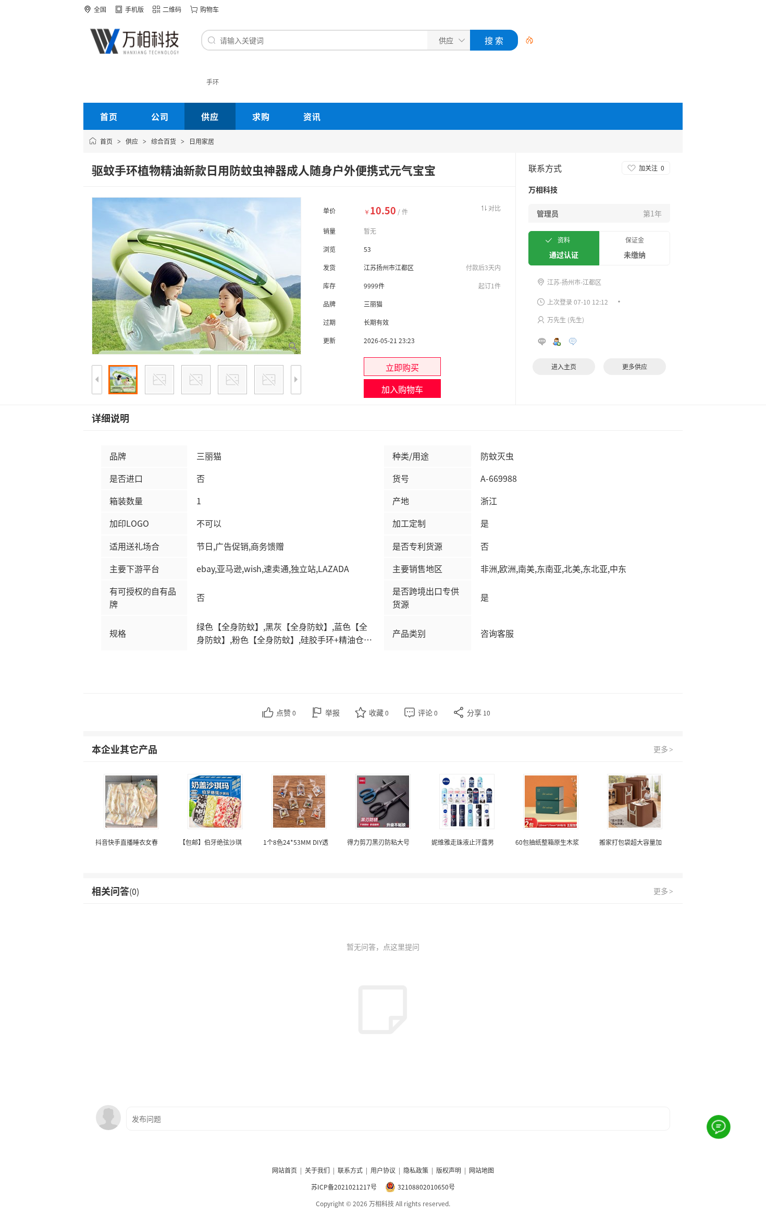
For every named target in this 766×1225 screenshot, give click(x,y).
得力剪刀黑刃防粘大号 (378, 842)
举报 (332, 712)
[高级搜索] (526, 40)
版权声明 (448, 1170)
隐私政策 (415, 1170)
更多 (663, 749)
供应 (132, 141)
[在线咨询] (719, 1127)
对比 (494, 207)
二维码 (172, 9)
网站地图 (481, 1170)
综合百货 (163, 141)
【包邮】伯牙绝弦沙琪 (210, 842)
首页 (106, 141)
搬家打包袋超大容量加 (630, 842)
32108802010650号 (426, 1186)
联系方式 (350, 1170)
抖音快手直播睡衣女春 (126, 842)
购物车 (209, 9)
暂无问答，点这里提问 (383, 946)
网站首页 (284, 1170)
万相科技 (543, 189)
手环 (212, 81)
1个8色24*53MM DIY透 (295, 842)
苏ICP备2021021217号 (344, 1186)
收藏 (379, 712)
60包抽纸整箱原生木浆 (547, 842)
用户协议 (383, 1170)
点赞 (286, 712)
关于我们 (317, 1170)
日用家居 (201, 141)
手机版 (134, 9)
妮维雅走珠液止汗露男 (462, 842)
